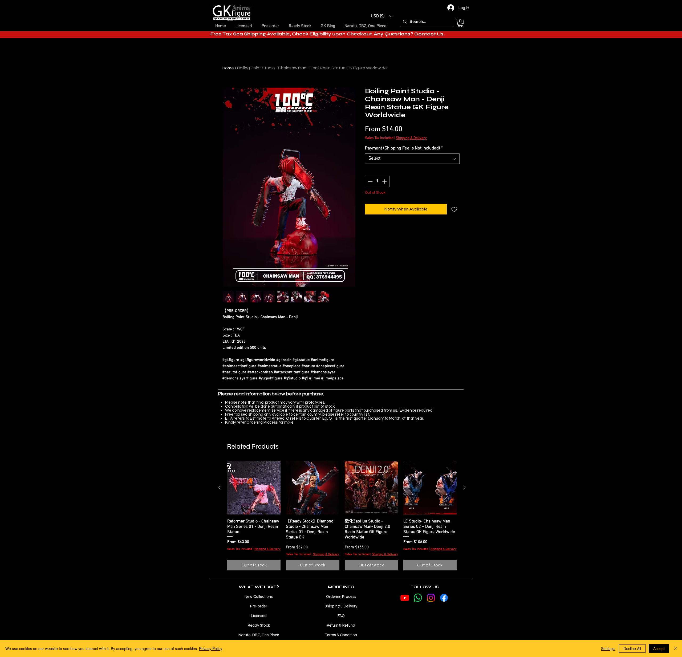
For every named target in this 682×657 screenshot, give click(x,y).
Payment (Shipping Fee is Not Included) (404, 148)
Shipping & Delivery (411, 138)
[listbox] (382, 16)
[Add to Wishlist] (454, 209)
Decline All (632, 648)
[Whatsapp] (418, 598)
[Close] (675, 648)
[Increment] (385, 181)
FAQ (341, 615)
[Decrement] (370, 181)
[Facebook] (444, 598)
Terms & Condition (341, 634)
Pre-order (258, 606)
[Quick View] (254, 487)
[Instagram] (431, 598)
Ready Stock (259, 625)
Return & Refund (341, 625)
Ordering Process (262, 422)
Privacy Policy (210, 648)
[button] (382, 16)
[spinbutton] (377, 181)
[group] (342, 516)
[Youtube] (405, 598)
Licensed (259, 615)
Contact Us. (429, 34)
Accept (659, 648)
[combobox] (412, 158)
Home (228, 68)
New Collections (259, 596)
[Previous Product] (219, 487)
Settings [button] (608, 648)
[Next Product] (464, 487)
